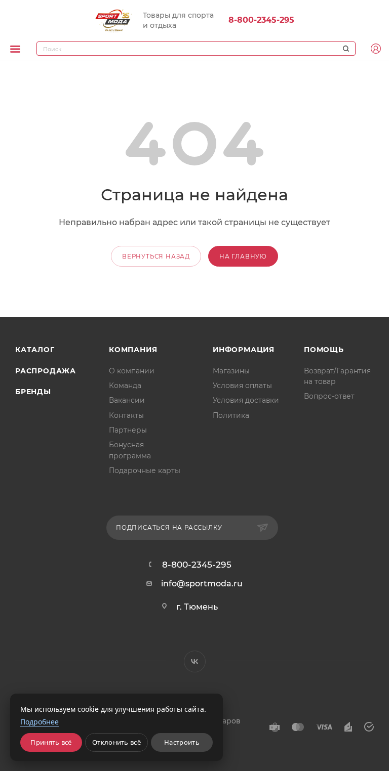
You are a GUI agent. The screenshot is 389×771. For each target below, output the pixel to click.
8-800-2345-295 (261, 20)
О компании (131, 371)
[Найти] (344, 48)
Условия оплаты (242, 385)
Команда (125, 385)
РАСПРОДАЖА (45, 371)
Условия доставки (246, 400)
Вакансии (127, 400)
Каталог (35, 350)
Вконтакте (195, 661)
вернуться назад (156, 256)
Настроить (182, 742)
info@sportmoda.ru (202, 583)
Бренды (33, 392)
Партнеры (128, 430)
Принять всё (50, 742)
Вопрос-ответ (329, 396)
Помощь (324, 350)
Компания (133, 350)
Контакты (126, 415)
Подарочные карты (144, 470)
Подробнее (39, 721)
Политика (231, 415)
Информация (244, 350)
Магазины (231, 371)
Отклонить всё (116, 742)
